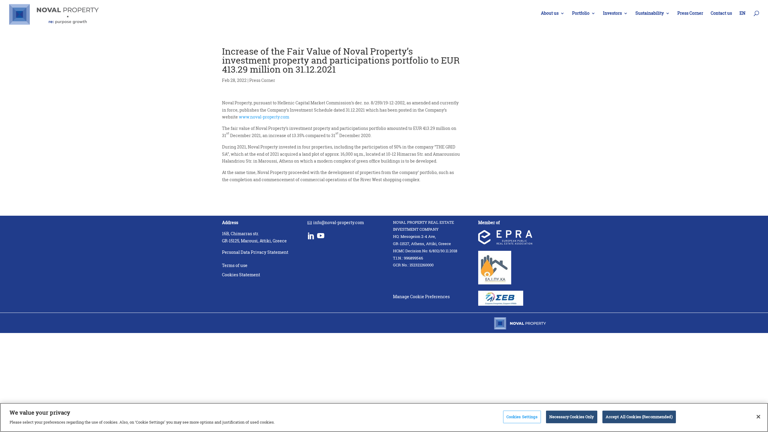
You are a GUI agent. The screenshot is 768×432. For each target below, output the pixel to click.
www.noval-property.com (264, 117)
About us (550, 13)
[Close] (758, 416)
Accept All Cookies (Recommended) (639, 416)
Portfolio (581, 13)
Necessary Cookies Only (571, 416)
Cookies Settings (522, 416)
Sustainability (649, 13)
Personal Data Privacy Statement (255, 252)
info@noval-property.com (338, 222)
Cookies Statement (241, 275)
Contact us (721, 13)
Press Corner (690, 13)
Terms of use (235, 265)
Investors (612, 13)
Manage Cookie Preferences (421, 296)
